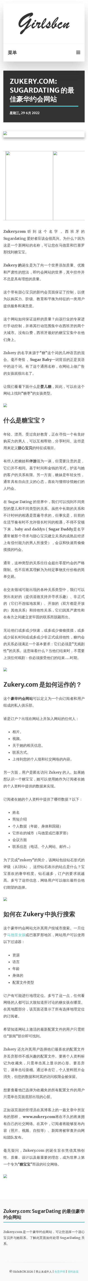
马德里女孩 (16, 935)
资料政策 (73, 1271)
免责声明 (59, 1271)
